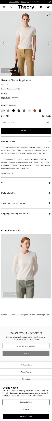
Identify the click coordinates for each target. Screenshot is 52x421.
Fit (2, 182)
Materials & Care (9, 193)
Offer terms (17, 339)
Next (48, 43)
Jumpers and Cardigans (19, 315)
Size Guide (46, 116)
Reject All (25, 409)
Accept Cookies (26, 416)
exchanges (25, 2)
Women (4, 315)
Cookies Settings (26, 402)
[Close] (50, 2)
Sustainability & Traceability (13, 203)
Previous (4, 43)
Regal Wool (5, 98)
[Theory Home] (26, 7)
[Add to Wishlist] (48, 15)
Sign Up (26, 353)
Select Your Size (8, 122)
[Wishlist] (40, 7)
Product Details (8, 141)
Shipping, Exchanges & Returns (15, 213)
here (37, 339)
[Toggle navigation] (4, 7)
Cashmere (15, 98)
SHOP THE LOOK (10, 70)
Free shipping (14, 2)
